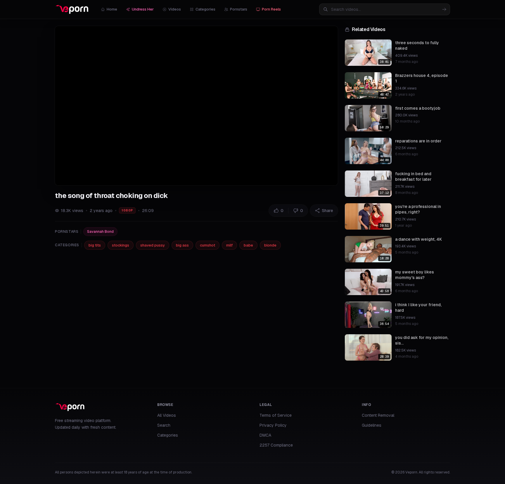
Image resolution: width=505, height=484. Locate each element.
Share (327, 210)
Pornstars (238, 9)
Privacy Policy (273, 425)
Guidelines (371, 425)
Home (112, 9)
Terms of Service (276, 415)
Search (163, 425)
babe (248, 245)
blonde (270, 245)
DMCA (265, 435)
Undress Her (143, 9)
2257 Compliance (276, 445)
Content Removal (378, 415)
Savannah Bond (100, 231)
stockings (120, 245)
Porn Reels (271, 9)
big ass (182, 245)
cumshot (207, 245)
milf (229, 245)
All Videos (166, 415)
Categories (205, 9)
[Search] (444, 9)
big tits (95, 245)
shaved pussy (152, 245)
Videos (174, 9)
